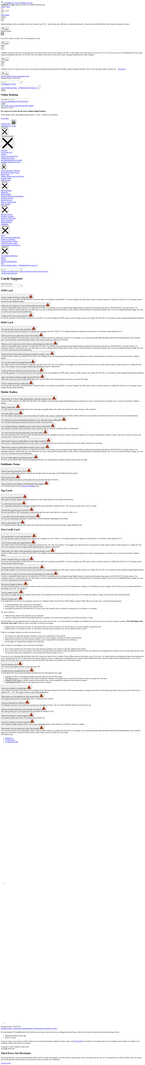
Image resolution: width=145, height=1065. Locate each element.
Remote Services (6, 200)
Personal (4, 128)
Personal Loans (6, 178)
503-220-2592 (10, 740)
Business (5, 206)
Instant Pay (4, 192)
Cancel (3, 1063)
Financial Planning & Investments (12, 196)
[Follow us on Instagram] (74, 1023)
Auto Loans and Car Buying (10, 171)
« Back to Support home (9, 273)
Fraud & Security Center (9, 243)
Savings (3, 154)
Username (4, 99)
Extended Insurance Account (10, 162)
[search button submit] (22, 82)
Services (4, 182)
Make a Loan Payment (8, 202)
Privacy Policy (52, 1028)
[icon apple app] (25, 3)
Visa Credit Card (6, 152)
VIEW (3, 7)
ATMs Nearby (6, 124)
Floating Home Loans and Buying (12, 176)
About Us (5, 247)
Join (2, 263)
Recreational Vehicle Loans (10, 172)
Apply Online (5, 88)
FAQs (28, 88)
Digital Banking (6, 190)
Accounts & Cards (7, 136)
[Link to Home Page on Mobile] (8, 84)
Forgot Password (22, 101)
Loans (4, 164)
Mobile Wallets (6, 194)
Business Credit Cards (8, 218)
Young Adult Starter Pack (9, 156)
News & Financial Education (10, 237)
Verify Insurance (22, 1028)
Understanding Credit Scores (10, 245)
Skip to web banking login (20, 76)
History (3, 258)
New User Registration (8, 101)
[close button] (2, 3)
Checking (4, 150)
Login (3, 103)
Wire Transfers (6, 204)
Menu (13, 120)
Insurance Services (7, 198)
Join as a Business (7, 220)
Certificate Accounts (7, 158)
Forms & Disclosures (35, 1028)
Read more (121, 69)
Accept (8, 1063)
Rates (24, 88)
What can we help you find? (10, 80)
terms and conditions (28, 486)
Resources (5, 226)
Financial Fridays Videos (9, 241)
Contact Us (34, 88)
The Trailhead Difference (9, 256)
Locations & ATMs (11, 742)
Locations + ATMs (16, 88)
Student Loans (6, 180)
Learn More (5, 118)
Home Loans (5, 174)
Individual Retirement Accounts (11, 160)
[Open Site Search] (39, 87)
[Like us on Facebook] (74, 883)
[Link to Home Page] (8, 126)
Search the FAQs (6, 284)
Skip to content (6, 76)
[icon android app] (11, 3)
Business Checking (7, 216)
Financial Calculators (8, 239)
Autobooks (4, 224)
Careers (3, 260)
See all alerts (5, 15)
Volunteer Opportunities (9, 261)
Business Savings (7, 214)
